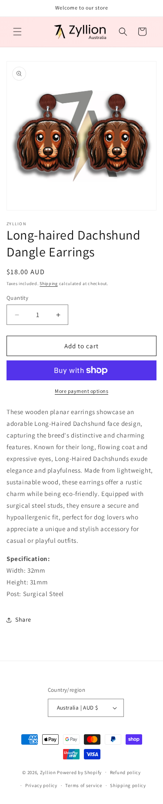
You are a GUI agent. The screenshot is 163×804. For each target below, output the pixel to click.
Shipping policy (128, 785)
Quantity (17, 298)
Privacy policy (41, 785)
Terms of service (83, 785)
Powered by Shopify (79, 772)
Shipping (49, 283)
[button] (17, 31)
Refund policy (125, 772)
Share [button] (23, 619)
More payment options (81, 391)
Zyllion (48, 772)
